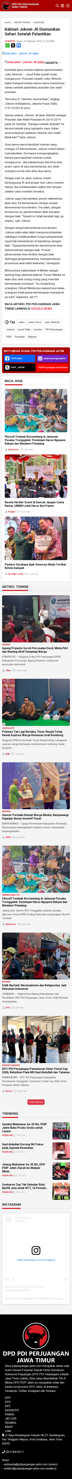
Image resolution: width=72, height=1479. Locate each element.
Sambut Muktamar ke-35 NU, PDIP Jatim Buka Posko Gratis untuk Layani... (24, 1128)
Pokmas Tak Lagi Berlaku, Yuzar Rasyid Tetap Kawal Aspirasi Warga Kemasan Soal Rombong (32, 733)
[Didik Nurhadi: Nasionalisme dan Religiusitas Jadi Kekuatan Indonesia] (36, 956)
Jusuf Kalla (24, 329)
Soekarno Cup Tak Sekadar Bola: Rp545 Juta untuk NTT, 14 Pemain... (25, 1186)
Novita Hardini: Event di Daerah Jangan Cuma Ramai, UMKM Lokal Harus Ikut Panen (34, 504)
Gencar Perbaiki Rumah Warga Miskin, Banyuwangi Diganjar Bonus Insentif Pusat (35, 816)
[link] (20, 53)
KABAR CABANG (11, 1065)
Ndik (7, 754)
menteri (38, 329)
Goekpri (10, 41)
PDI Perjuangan (54, 329)
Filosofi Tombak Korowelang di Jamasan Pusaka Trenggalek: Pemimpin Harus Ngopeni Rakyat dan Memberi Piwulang (35, 440)
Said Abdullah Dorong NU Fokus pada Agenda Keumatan (23, 1146)
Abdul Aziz (13, 449)
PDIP (9, 336)
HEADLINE (7, 1135)
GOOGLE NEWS (41, 308)
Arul (7, 1007)
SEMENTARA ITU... (12, 895)
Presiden (20, 336)
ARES (8, 837)
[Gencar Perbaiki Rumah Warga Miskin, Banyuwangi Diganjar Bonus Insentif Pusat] (36, 785)
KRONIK (6, 644)
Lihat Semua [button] (36, 1102)
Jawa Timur (34, 322)
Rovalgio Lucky (15, 574)
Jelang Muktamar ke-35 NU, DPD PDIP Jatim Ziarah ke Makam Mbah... (23, 1168)
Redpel (11, 512)
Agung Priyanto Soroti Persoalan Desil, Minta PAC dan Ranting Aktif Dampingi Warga (35, 650)
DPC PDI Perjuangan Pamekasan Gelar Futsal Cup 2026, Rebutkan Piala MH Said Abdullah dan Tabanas (36, 1070)
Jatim (21, 322)
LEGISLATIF (8, 728)
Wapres (32, 336)
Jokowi (10, 329)
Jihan (8, 670)
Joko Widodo (52, 322)
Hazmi (8, 1091)
